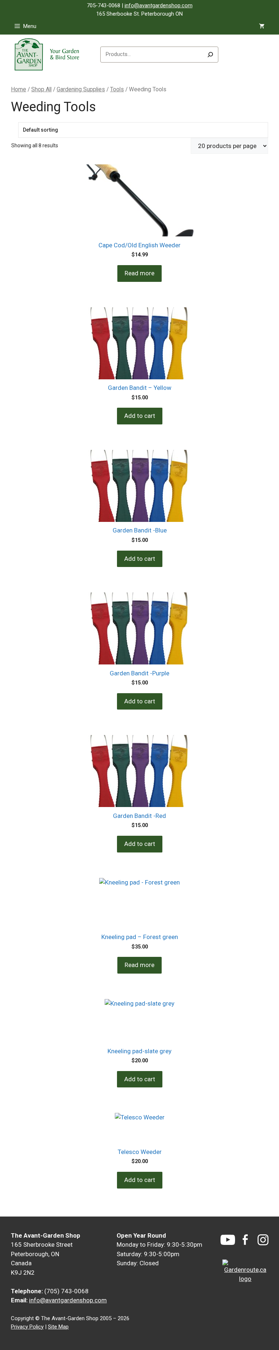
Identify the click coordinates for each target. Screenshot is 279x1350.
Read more (139, 273)
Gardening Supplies (81, 89)
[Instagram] (263, 1240)
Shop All (41, 89)
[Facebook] (245, 1239)
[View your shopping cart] (261, 26)
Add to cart (139, 415)
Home (18, 89)
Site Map (58, 1326)
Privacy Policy (27, 1326)
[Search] (210, 54)
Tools (117, 89)
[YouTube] (227, 1240)
